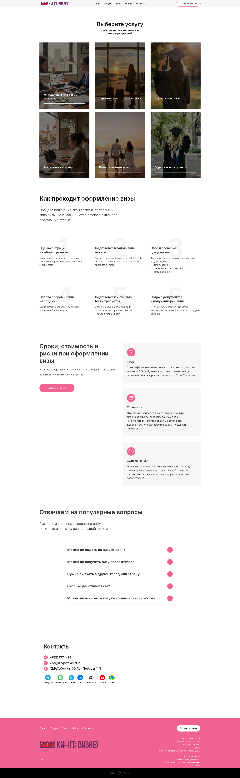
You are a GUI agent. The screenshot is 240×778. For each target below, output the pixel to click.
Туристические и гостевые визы (120, 98)
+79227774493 (60, 657)
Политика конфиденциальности (186, 759)
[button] (188, 4)
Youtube (102, 682)
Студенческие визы (167, 98)
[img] (54, 3)
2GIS (111, 682)
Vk (80, 682)
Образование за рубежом (171, 167)
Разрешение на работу (58, 167)
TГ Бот (71, 682)
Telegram (48, 682)
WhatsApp (60, 682)
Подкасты (91, 682)
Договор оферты (192, 756)
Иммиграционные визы (114, 167)
